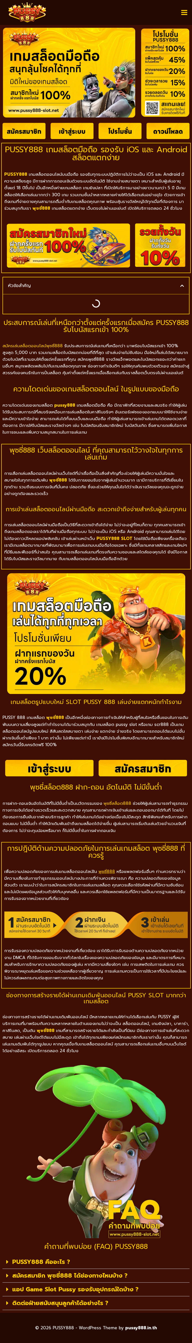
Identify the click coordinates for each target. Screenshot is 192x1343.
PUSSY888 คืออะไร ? (41, 1261)
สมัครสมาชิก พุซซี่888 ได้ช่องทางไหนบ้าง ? (70, 1275)
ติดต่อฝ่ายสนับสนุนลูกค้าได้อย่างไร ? (60, 1303)
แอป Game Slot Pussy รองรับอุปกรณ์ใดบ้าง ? (75, 1289)
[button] (182, 286)
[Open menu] (184, 12)
